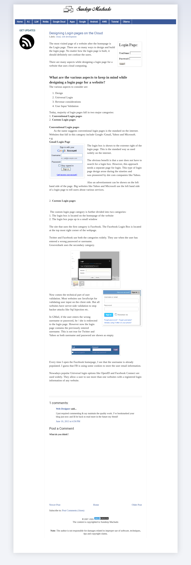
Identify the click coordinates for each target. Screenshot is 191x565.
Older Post (137, 505)
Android (94, 21)
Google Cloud (59, 21)
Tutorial (114, 21)
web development (69, 36)
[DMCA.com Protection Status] (101, 519)
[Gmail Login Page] (66, 161)
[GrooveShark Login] (95, 287)
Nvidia (45, 21)
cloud (58, 36)
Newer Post (54, 505)
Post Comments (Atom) (73, 510)
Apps (72, 21)
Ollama (126, 21)
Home (20, 21)
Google (82, 21)
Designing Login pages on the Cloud (76, 33)
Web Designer (63, 408)
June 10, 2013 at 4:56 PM (68, 421)
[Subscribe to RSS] (26, 48)
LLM (36, 21)
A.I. (28, 21)
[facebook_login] (95, 354)
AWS (104, 21)
